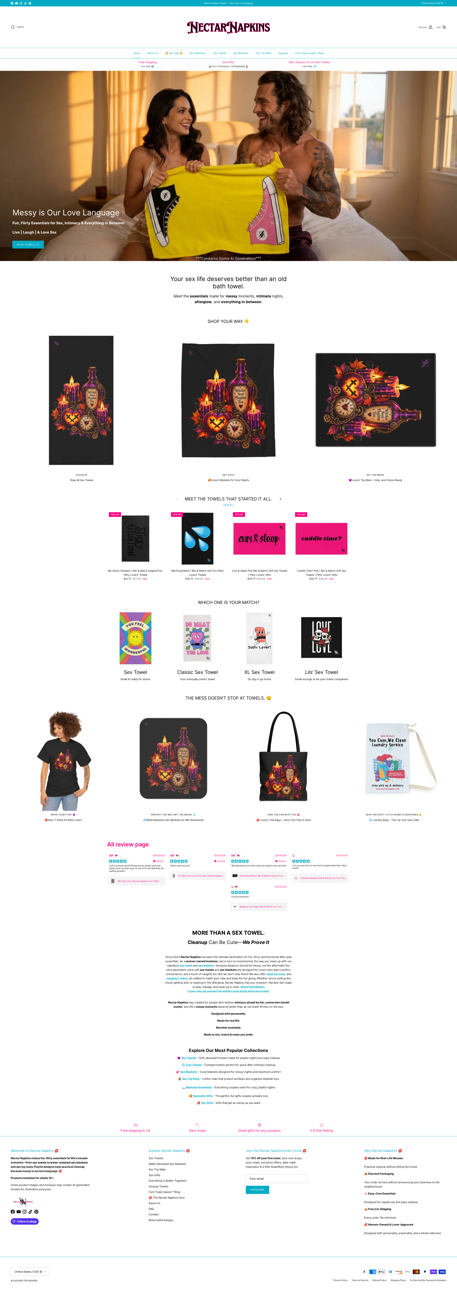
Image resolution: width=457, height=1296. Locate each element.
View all (228, 505)
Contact (154, 1214)
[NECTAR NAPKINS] (228, 27)
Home (137, 53)
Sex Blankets (240, 53)
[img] (117, 861)
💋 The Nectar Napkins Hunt (167, 1197)
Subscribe (257, 1189)
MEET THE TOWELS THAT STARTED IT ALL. (228, 499)
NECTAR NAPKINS (28, 1280)
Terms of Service (360, 1280)
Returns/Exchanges (161, 1220)
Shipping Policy (398, 1280)
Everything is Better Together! (168, 1180)
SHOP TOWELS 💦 (28, 244)
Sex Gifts (154, 1175)
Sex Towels (219, 53)
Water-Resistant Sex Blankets (167, 1164)
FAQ (151, 1209)
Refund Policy (379, 1280)
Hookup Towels (158, 1186)
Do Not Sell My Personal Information (428, 1280)
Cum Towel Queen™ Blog (309, 53)
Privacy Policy (340, 1280)
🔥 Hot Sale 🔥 (174, 53)
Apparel (283, 53)
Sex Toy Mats (264, 53)
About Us (152, 53)
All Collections (198, 53)
